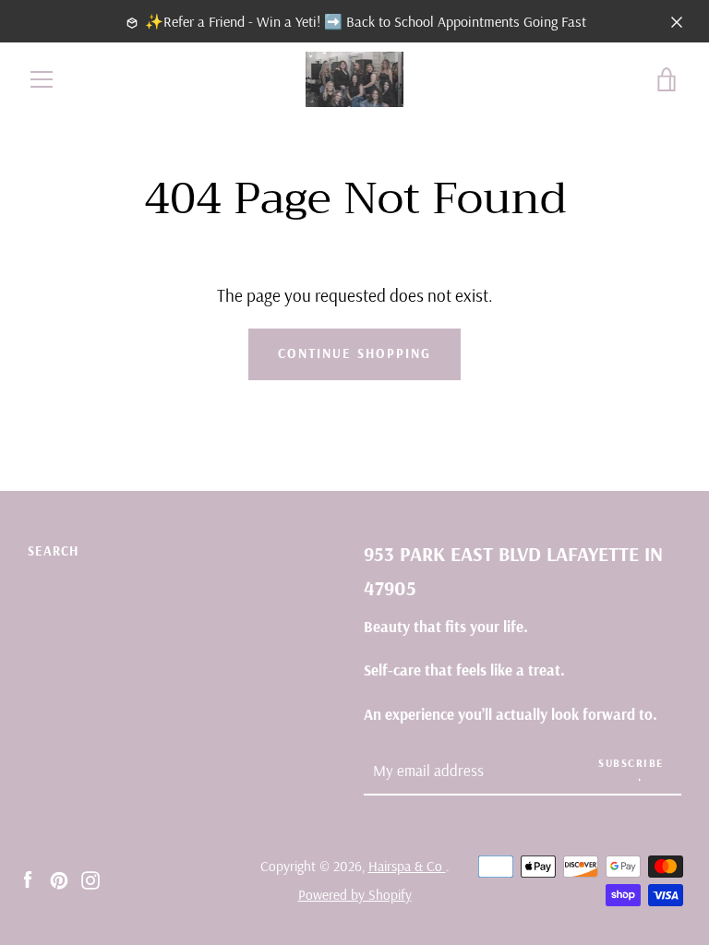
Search (53, 551)
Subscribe (631, 763)
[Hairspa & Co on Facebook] (27, 878)
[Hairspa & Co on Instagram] (90, 878)
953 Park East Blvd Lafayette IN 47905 (513, 570)
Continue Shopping (354, 353)
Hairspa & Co (407, 866)
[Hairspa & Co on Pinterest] (59, 878)
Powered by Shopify (355, 894)
